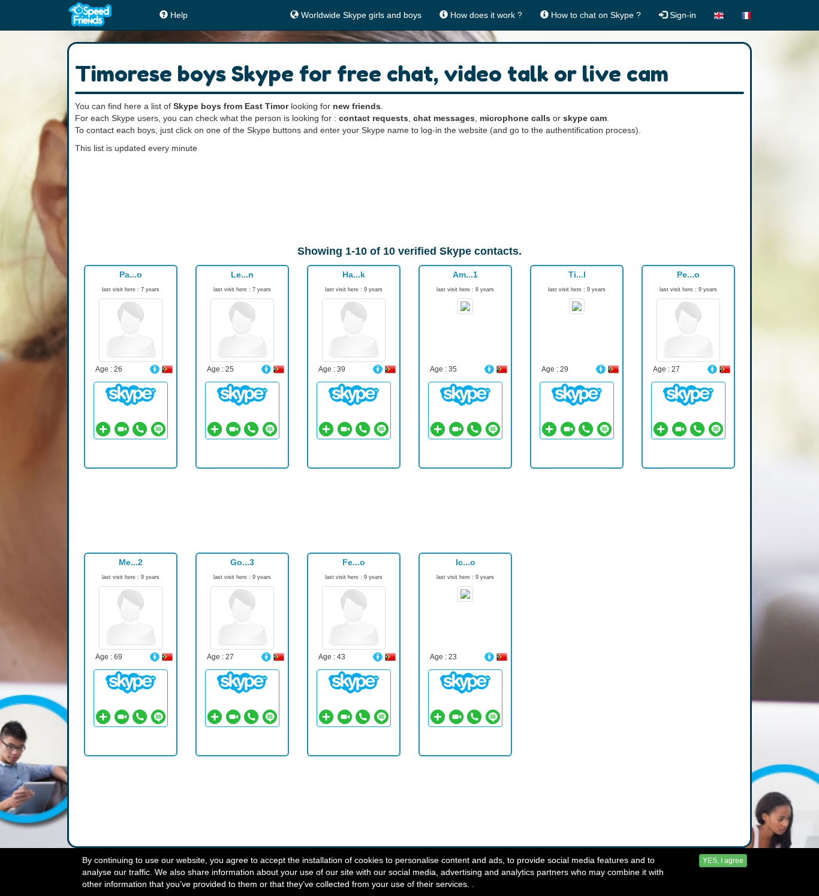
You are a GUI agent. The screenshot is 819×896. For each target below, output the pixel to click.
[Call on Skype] (140, 429)
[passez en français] (746, 15)
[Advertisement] (409, 199)
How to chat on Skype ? (595, 15)
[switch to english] (719, 15)
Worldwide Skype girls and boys (360, 15)
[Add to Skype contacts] (103, 429)
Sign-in (681, 15)
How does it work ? (485, 15)
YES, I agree (723, 860)
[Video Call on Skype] (122, 429)
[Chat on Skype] (131, 394)
